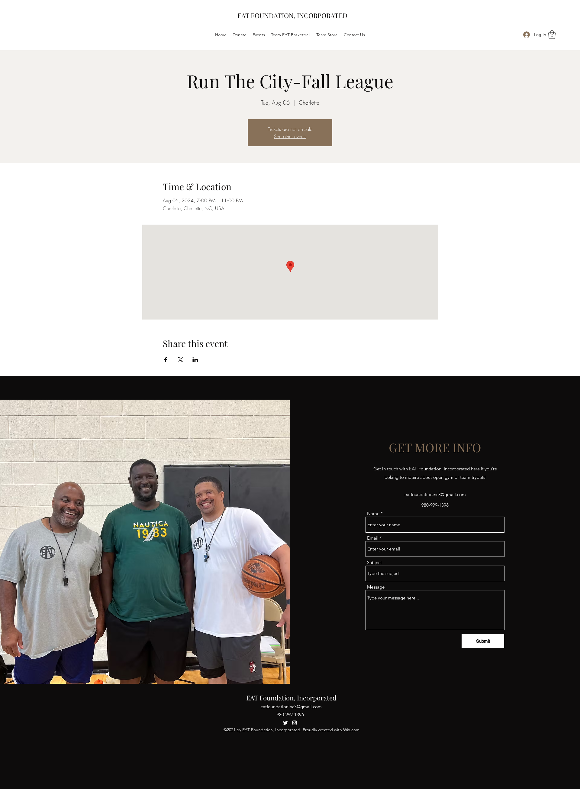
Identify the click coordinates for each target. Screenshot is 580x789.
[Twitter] (285, 723)
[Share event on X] (180, 359)
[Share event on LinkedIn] (195, 359)
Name (373, 513)
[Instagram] (295, 723)
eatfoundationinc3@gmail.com (435, 494)
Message (376, 587)
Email (373, 538)
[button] (552, 34)
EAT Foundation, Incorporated (291, 697)
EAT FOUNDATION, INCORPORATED (292, 15)
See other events (290, 136)
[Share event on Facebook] (166, 359)
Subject (374, 562)
